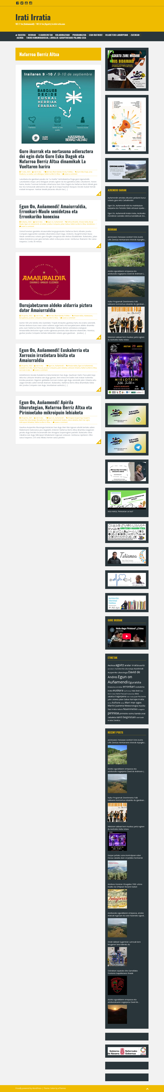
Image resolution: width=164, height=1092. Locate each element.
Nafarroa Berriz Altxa (52, 174)
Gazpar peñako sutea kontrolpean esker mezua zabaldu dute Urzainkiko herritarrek (125, 856)
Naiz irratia (112, 709)
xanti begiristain (126, 717)
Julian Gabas (65, 224)
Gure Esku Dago (82, 172)
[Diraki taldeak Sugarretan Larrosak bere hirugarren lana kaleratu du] (117, 956)
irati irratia (130, 697)
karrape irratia (137, 699)
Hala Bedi (136, 691)
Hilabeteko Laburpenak (116, 35)
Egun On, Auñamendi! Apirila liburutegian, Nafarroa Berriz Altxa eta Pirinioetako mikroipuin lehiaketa (55, 407)
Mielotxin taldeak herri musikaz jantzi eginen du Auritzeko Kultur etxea (126, 338)
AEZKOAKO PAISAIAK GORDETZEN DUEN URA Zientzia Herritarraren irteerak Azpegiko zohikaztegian (126, 238)
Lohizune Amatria (74, 368)
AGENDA (20, 37)
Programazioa (79, 35)
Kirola (64, 172)
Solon (52, 1088)
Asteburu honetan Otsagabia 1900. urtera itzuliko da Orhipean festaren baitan (125, 885)
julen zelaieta (62, 368)
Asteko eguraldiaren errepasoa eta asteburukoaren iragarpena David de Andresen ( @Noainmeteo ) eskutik (123, 1000)
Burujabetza (23, 318)
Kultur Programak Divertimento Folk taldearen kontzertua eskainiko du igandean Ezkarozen (126, 302)
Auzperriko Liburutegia (27, 420)
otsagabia (141, 709)
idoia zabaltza (73, 420)
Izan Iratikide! (96, 35)
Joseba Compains (53, 224)
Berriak (32, 35)
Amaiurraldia (83, 222)
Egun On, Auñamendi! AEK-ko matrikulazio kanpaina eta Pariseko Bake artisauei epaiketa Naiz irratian (127, 206)
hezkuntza (130, 694)
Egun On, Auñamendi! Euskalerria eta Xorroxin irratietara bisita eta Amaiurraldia (54, 354)
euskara (118, 690)
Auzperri (86, 418)
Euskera (64, 420)
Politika (70, 172)
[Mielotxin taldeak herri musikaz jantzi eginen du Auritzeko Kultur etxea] (126, 368)
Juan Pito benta (140, 697)
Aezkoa (111, 665)
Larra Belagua (39, 174)
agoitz (119, 665)
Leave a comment (70, 174)
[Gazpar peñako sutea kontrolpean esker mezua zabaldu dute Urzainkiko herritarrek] (117, 870)
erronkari (43, 224)
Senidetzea (91, 224)
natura (120, 709)
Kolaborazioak (62, 35)
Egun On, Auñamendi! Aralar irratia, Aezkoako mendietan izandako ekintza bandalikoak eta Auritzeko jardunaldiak (126, 214)
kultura (116, 702)
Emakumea (112, 687)
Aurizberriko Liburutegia (124, 669)
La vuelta (30, 174)
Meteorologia (131, 705)
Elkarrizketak (46, 35)
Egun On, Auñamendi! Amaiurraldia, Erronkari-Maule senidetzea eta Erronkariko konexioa (52, 211)
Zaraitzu (116, 720)
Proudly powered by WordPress (28, 1088)
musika (142, 705)
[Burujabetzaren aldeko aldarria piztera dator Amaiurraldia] (44, 277)
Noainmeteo (130, 709)
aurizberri (111, 669)
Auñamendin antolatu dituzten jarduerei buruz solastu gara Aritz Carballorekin (127, 199)
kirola (110, 703)
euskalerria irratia (25, 368)
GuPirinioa (127, 691)
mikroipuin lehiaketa (26, 422)
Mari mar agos (84, 420)
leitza (122, 703)
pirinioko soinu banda (130, 713)
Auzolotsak (138, 668)
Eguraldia (134, 682)
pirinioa (113, 713)
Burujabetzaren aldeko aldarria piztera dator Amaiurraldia (55, 307)
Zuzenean (135, 35)
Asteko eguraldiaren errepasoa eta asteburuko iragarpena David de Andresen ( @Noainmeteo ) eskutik (126, 272)
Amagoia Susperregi (75, 418)
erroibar (119, 687)
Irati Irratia (33, 16)
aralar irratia (132, 665)
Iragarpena (120, 696)
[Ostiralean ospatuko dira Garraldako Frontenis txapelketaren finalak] (117, 985)
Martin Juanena (116, 705)
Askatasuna (88, 316)
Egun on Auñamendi (31, 224)
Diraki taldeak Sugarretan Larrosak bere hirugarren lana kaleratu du (124, 943)
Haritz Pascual (38, 368)
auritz (142, 665)
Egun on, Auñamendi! (55, 222)
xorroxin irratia (24, 370)
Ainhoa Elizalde (72, 222)
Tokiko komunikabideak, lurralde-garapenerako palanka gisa (56, 37)
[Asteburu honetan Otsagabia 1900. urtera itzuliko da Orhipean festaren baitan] (117, 898)
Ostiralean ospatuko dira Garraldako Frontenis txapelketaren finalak (123, 971)
